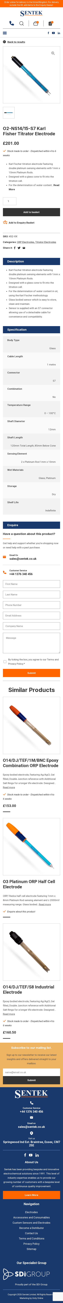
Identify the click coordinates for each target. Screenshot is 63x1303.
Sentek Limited (31, 13)
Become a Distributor (31, 1228)
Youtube (53, 33)
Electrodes (31, 1212)
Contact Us (31, 1233)
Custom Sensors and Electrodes (31, 1222)
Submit (31, 673)
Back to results (16, 41)
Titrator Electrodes (45, 242)
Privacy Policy (31, 1243)
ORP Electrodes (25, 242)
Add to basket (31, 212)
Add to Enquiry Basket (21, 222)
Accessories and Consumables (31, 1217)
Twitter (19, 248)
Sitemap (31, 1249)
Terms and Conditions (31, 1238)
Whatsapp (24, 248)
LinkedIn (59, 33)
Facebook (48, 33)
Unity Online (37, 1298)
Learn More (31, 1195)
